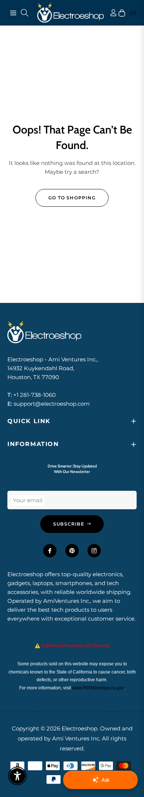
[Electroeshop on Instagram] (94, 550)
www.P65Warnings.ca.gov (98, 687)
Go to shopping (72, 197)
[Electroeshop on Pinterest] (72, 550)
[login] (106, 12)
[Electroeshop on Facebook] (49, 550)
